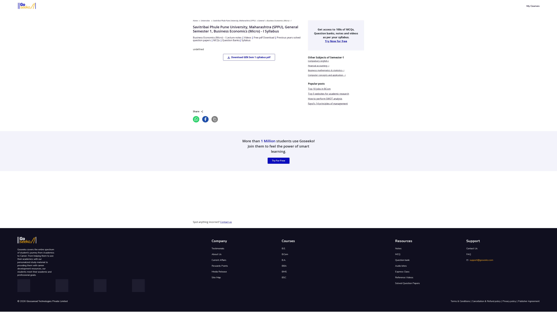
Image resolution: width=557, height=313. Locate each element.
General (261, 20)
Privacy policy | (510, 301)
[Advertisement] (87, 191)
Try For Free (278, 160)
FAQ (468, 254)
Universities (205, 20)
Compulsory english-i (318, 60)
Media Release (219, 271)
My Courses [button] (533, 6)
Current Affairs (219, 260)
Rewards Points (220, 265)
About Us (216, 254)
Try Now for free (336, 41)
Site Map (216, 277)
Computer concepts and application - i (327, 75)
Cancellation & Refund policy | (487, 301)
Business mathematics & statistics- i (326, 70)
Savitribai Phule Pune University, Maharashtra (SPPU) (234, 20)
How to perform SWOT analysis (325, 98)
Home (195, 20)
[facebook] (205, 119)
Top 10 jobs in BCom (319, 88)
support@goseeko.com (481, 260)
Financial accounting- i (318, 65)
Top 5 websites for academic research (328, 93)
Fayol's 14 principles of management (328, 103)
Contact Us (472, 248)
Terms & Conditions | (461, 301)
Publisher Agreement (529, 301)
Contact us (226, 222)
